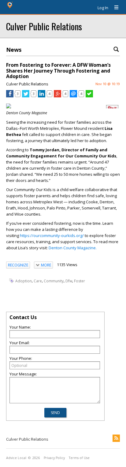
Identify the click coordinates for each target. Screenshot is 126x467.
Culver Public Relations (44, 26)
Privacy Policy (54, 458)
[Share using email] (73, 96)
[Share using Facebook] (9, 96)
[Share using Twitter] (25, 96)
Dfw (68, 281)
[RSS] (116, 438)
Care (38, 281)
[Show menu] (114, 7)
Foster (79, 281)
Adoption (23, 281)
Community (54, 281)
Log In (103, 7)
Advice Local (16, 458)
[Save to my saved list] (89, 96)
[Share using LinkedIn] (41, 96)
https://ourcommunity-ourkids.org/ (52, 235)
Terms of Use (79, 458)
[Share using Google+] (57, 96)
